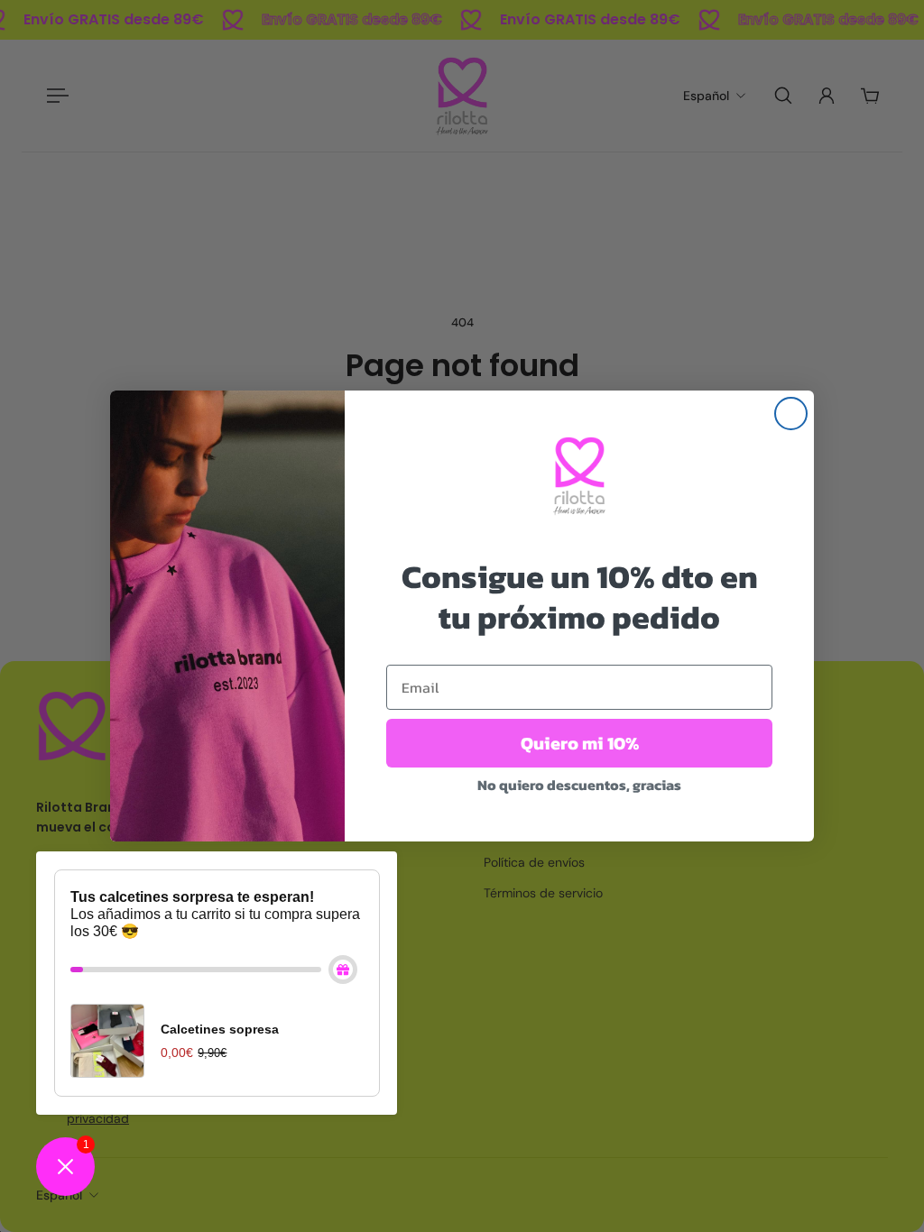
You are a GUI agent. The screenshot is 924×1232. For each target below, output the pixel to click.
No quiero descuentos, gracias (579, 784)
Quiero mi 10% (580, 743)
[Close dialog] (791, 413)
